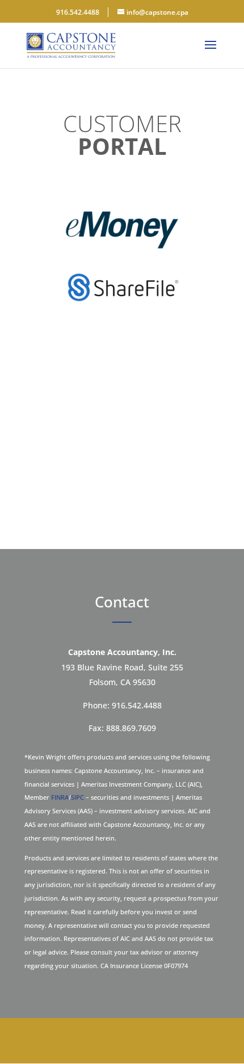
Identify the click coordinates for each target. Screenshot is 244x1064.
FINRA (60, 797)
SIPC (77, 797)
